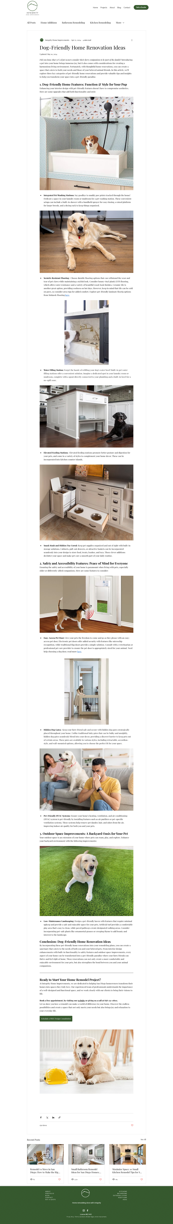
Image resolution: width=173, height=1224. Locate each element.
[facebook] (87, 1210)
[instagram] (83, 1210)
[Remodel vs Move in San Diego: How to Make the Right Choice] (45, 1154)
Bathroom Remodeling (73, 22)
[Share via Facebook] (41, 1117)
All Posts (31, 22)
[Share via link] (59, 1117)
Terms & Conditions (80, 1216)
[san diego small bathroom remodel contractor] (86, 1154)
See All (143, 1139)
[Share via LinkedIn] (53, 1117)
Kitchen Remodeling (100, 22)
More (118, 22)
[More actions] (131, 40)
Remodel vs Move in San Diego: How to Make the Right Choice (45, 1171)
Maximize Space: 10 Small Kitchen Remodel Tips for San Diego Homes (127, 1171)
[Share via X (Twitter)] (47, 1117)
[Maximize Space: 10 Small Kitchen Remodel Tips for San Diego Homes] (127, 1154)
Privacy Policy (70, 1216)
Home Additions (49, 22)
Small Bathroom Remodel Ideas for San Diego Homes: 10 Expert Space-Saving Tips (85, 1171)
